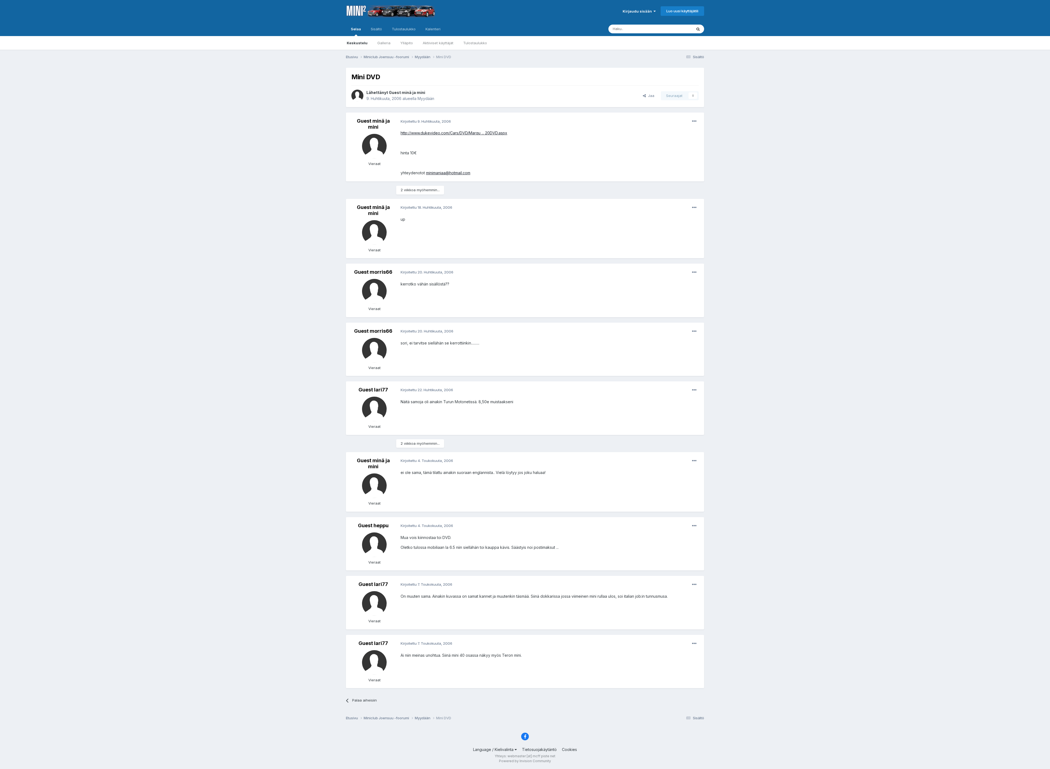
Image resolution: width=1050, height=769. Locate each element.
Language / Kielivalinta (494, 749)
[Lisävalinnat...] (694, 121)
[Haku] (698, 29)
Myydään (426, 98)
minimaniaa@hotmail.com (448, 172)
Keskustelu (357, 43)
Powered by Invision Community (525, 761)
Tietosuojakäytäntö (539, 749)
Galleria (383, 43)
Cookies (569, 749)
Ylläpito (406, 43)
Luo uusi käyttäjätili (682, 11)
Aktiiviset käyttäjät (438, 43)
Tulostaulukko (475, 43)
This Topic (676, 29)
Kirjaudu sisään (638, 11)
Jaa (650, 95)
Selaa (356, 29)
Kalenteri (433, 29)
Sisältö (376, 29)
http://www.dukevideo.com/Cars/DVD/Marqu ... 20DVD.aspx (454, 133)
